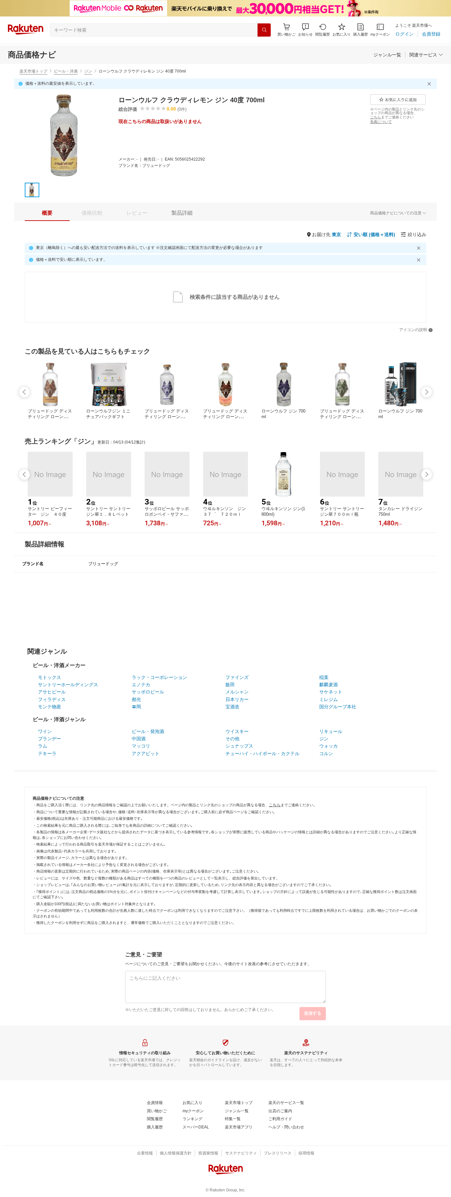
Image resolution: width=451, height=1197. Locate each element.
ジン (88, 71)
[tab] (47, 213)
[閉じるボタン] (430, 83)
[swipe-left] (24, 392)
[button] (305, 30)
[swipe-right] (426, 392)
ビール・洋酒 (66, 71)
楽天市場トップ (33, 71)
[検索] (264, 30)
